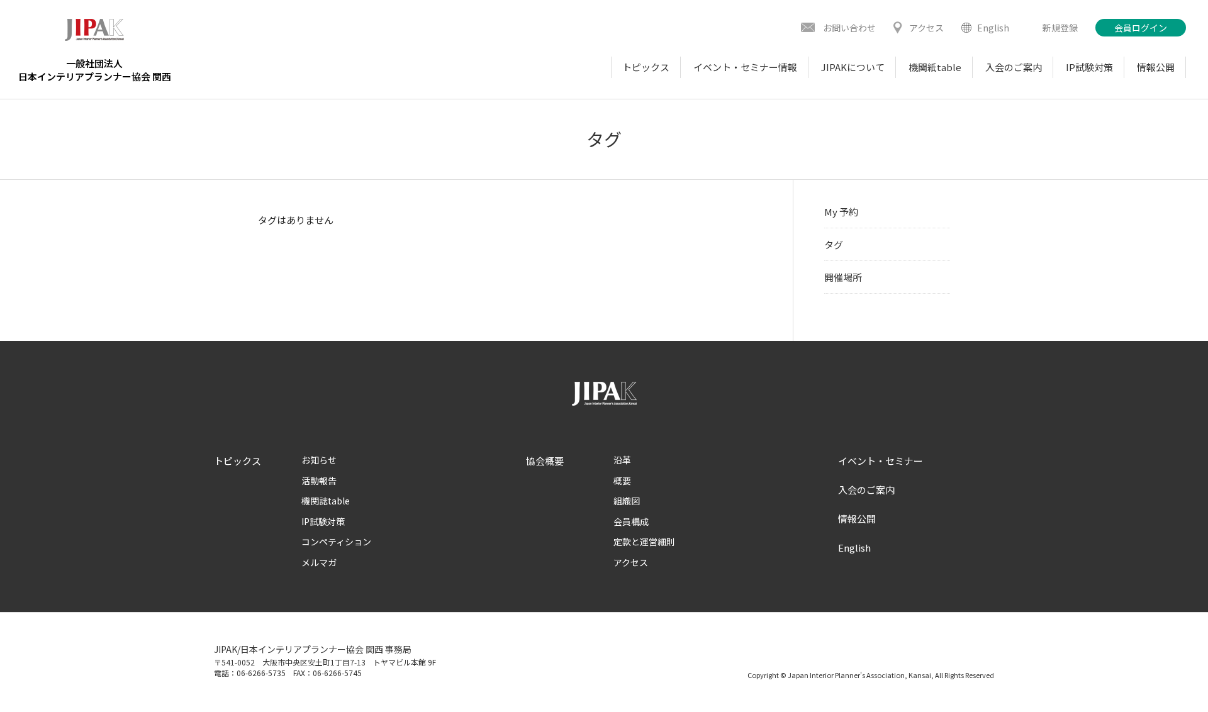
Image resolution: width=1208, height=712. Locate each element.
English (854, 547)
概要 (622, 480)
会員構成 (631, 521)
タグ (833, 244)
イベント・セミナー (880, 460)
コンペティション (336, 541)
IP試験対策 (323, 521)
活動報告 (319, 480)
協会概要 (545, 460)
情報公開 (857, 518)
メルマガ (319, 562)
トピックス (237, 460)
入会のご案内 (866, 489)
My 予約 (841, 211)
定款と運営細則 (644, 541)
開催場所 (843, 277)
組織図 (626, 500)
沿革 (622, 459)
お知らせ (319, 459)
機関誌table (325, 500)
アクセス (630, 562)
